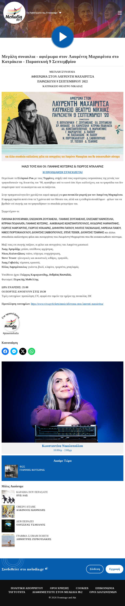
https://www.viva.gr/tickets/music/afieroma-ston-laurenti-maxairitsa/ (67, 303)
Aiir (74, 597)
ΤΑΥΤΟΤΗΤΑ (16, 592)
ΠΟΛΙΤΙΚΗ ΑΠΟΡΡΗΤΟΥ (27, 588)
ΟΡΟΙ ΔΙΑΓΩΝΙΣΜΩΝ (103, 592)
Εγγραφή (114, 569)
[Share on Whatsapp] (31, 351)
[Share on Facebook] (5, 351)
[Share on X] (22, 351)
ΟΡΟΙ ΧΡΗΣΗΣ (59, 588)
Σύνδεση (95, 569)
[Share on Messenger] (14, 351)
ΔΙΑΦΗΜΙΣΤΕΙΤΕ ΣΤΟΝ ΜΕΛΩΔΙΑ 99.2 (57, 592)
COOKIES (82, 588)
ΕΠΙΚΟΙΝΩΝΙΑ (104, 588)
